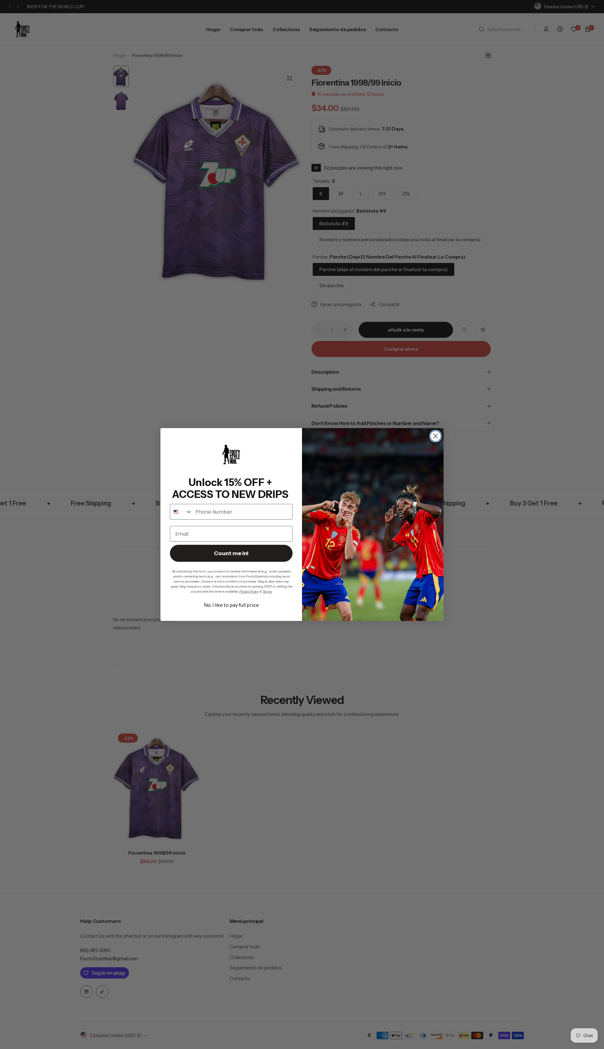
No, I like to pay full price (231, 605)
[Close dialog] (435, 436)
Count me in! (231, 553)
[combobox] (181, 511)
